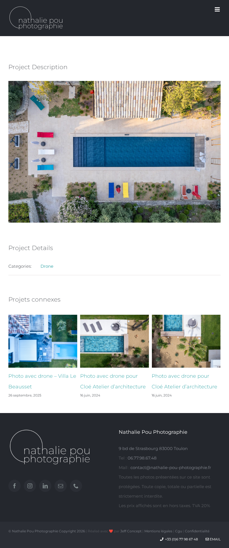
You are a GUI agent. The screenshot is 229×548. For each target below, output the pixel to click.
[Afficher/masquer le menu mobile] (218, 9)
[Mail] (60, 486)
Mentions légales (158, 531)
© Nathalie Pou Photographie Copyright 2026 (46, 531)
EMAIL (215, 539)
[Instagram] (30, 486)
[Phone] (76, 486)
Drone (46, 266)
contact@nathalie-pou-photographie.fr (170, 467)
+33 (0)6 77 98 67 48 (181, 539)
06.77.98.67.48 (142, 458)
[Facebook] (14, 486)
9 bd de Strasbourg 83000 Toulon (153, 448)
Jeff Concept (131, 531)
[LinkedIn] (45, 486)
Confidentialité (197, 531)
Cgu (178, 531)
